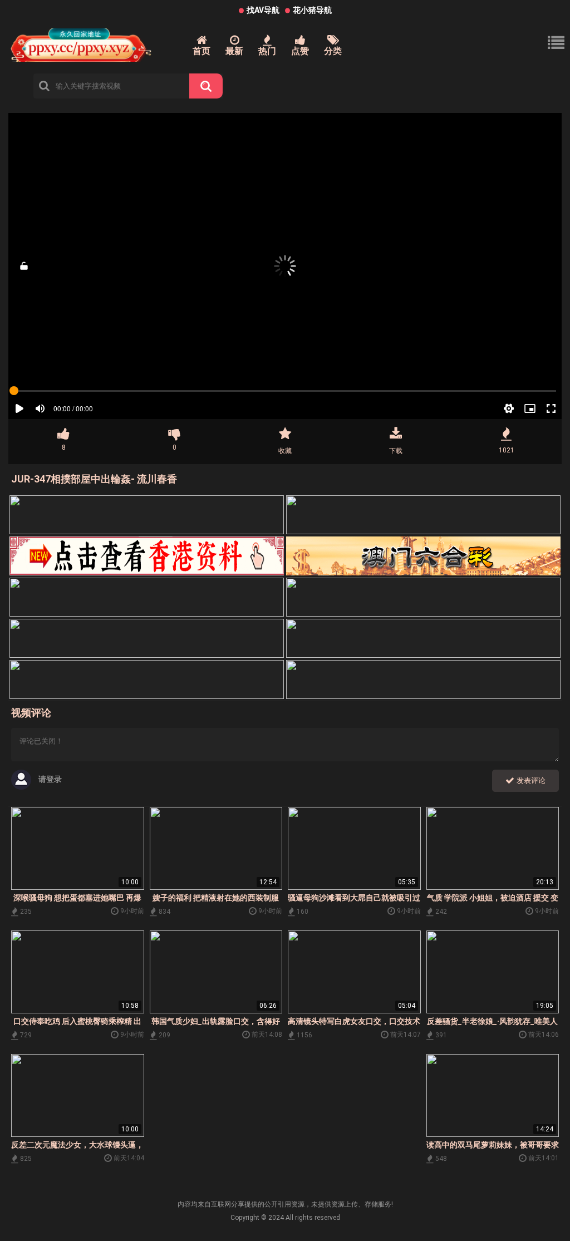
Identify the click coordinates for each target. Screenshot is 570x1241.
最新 (234, 51)
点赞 (300, 51)
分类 (333, 51)
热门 (267, 51)
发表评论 (530, 780)
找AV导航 (263, 10)
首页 (201, 51)
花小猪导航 (312, 10)
